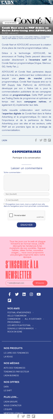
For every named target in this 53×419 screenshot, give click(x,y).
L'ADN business (11, 375)
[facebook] (18, 417)
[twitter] (23, 417)
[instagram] (31, 295)
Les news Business (16, 37)
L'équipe (8, 409)
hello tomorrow (16, 315)
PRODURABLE (14, 322)
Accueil (4, 37)
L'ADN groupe (11, 401)
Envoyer (26, 225)
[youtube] (39, 295)
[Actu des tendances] (7, 3)
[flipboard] (33, 417)
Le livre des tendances (16, 353)
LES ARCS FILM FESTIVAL (19, 325)
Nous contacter (12, 405)
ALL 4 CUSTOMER (33, 319)
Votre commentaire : (12, 172)
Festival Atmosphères (19, 312)
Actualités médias (10, 22)
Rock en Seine (14, 331)
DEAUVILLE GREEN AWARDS (20, 328)
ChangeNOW (13, 319)
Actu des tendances (14, 368)
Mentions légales (13, 413)
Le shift (8, 390)
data (6, 386)
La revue (8, 356)
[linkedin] (28, 417)
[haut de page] (49, 416)
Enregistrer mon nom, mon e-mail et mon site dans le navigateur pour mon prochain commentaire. (26, 205)
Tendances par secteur (16, 371)
